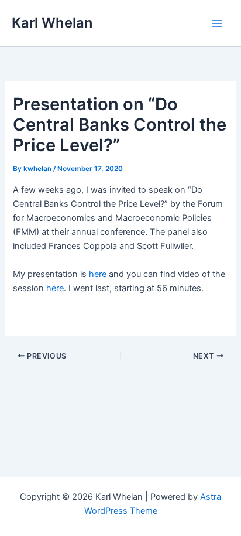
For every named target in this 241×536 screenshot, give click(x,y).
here (97, 274)
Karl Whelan (52, 22)
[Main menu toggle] (217, 23)
